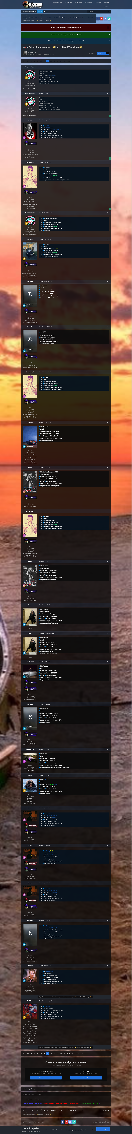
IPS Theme (26, 1121)
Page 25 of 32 (79, 61)
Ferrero (54, 248)
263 (30, 794)
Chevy (30, 808)
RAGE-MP (89, 2)
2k (31, 197)
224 (30, 82)
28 (57, 61)
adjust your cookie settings (76, 1130)
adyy (34, 157)
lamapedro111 (30, 749)
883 (30, 694)
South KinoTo (30, 162)
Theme (25, 1122)
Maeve (30, 775)
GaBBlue (30, 422)
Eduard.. (44, 997)
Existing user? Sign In (28, 11)
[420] (51, 784)
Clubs (107, 2)
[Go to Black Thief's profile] (25, 53)
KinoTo (34, 208)
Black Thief (33, 52)
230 (30, 270)
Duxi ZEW (30, 239)
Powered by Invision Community (101, 1122)
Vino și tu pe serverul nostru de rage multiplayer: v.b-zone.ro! (66, 40)
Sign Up (40, 11)
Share (92, 53)
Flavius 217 (30, 661)
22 (37, 61)
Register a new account (45, 1077)
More (106, 6)
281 (31, 1021)
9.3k (30, 503)
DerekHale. (34, 992)
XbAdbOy (34, 1042)
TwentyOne (55, 784)
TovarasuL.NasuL (33, 89)
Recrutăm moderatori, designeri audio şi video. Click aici (66, 34)
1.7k (31, 837)
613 (31, 765)
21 (34, 61)
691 (31, 149)
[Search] (109, 11)
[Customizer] (45, 11)
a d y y (30, 120)
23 (41, 61)
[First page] (23, 61)
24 (44, 61)
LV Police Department (48, 54)
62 (31, 628)
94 (31, 985)
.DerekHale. (30, 965)
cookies (33, 1130)
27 (54, 61)
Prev (27, 61)
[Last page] (72, 61)
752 (31, 317)
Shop (99, 2)
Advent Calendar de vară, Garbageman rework (64, 27)
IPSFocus (32, 1121)
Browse (69, 2)
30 (64, 61)
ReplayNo (30, 281)
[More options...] (107, 67)
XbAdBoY (30, 1001)
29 (61, 61)
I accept (104, 1129)
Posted (46, 67)
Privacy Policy (32, 1122)
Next (68, 61)
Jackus (30, 467)
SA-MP (79, 2)
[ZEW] (57, 248)
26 (51, 61)
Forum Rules (58, 2)
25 (47, 61)
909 (30, 450)
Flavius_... (34, 699)
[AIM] (44, 779)
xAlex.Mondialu (52, 75)
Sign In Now (86, 1077)
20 (31, 61)
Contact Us (41, 1122)
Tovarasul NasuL (30, 67)
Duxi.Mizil (34, 277)
